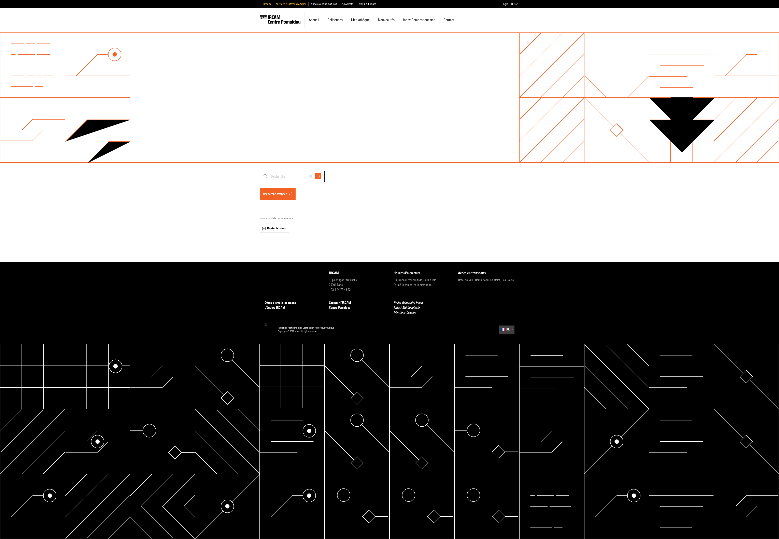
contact (448, 20)
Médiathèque (360, 20)
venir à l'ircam (367, 4)
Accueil (314, 20)
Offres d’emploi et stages (280, 303)
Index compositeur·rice (419, 20)
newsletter (348, 4)
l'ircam (267, 4)
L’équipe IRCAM (275, 307)
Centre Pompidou (340, 307)
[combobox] (292, 176)
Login (505, 4)
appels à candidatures (324, 4)
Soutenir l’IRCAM (340, 303)
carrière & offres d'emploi (291, 4)
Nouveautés (386, 20)
